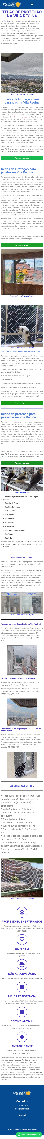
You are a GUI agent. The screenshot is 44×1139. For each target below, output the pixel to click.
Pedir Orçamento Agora (30, 1135)
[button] (32, 4)
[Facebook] (20, 1119)
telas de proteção (20, 117)
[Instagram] (23, 1119)
